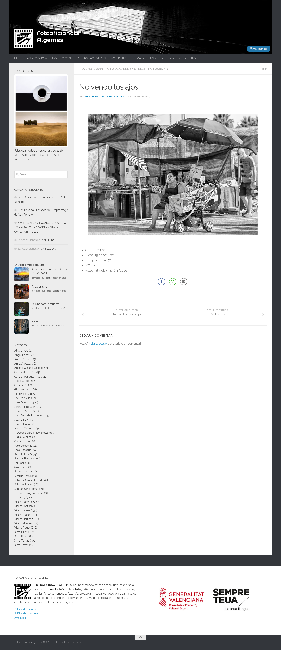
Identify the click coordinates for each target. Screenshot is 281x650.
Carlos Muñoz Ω (24, 372)
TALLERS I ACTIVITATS (91, 58)
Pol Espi (19, 462)
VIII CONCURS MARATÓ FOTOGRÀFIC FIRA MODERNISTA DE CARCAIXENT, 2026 (40, 227)
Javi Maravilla (22, 398)
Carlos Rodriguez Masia (28, 376)
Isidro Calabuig (23, 393)
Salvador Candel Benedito (29, 480)
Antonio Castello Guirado (28, 367)
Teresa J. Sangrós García (28, 493)
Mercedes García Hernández (104, 96)
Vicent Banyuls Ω (24, 501)
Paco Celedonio (23, 445)
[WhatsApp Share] (172, 281)
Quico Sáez (21, 467)
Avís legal (20, 617)
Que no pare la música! (45, 303)
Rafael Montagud (24, 471)
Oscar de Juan (22, 441)
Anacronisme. (40, 286)
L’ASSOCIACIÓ (34, 58)
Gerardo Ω (20, 385)
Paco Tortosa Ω (23, 454)
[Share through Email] (183, 281)
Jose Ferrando (22, 402)
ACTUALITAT (119, 58)
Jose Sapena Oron (25, 406)
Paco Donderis (26, 197)
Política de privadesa (26, 613)
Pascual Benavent (24, 458)
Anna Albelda (22, 363)
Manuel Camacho (24, 428)
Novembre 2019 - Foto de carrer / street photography (124, 69)
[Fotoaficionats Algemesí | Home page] (23, 38)
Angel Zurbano (23, 359)
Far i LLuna (47, 240)
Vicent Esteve (22, 510)
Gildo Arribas (22, 389)
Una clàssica (48, 248)
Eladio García (22, 380)
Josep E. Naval (23, 411)
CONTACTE (193, 58)
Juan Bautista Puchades (32, 210)
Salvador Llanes (23, 484)
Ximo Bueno (25, 222)
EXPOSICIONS (61, 58)
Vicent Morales (23, 523)
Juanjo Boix (21, 419)
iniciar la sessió (97, 343)
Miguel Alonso (22, 436)
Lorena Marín (22, 424)
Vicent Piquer (22, 527)
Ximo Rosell (21, 536)
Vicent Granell (22, 514)
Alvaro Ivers (21, 350)
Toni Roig (19, 497)
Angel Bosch (22, 355)
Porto (35, 321)
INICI (17, 58)
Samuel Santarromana (27, 488)
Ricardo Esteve (23, 475)
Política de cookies (25, 609)
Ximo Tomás (21, 540)
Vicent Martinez (23, 518)
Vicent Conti (21, 505)
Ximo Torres (21, 545)
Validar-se (260, 49)
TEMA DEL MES (143, 58)
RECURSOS (169, 58)
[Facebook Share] (161, 281)
